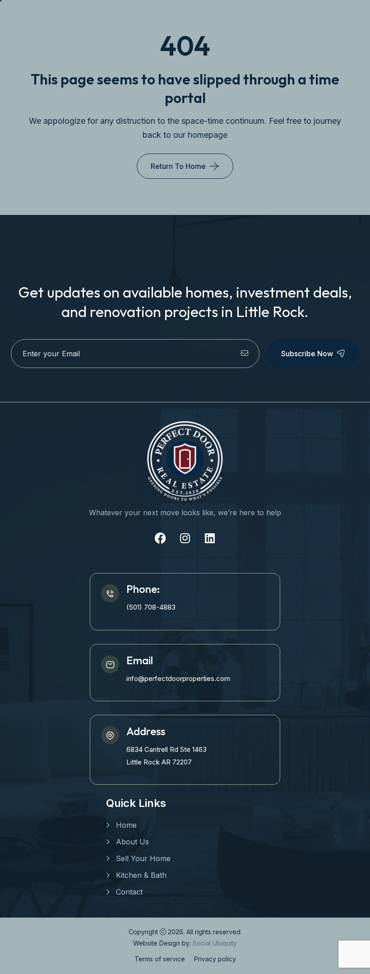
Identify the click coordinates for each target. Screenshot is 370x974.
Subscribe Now (307, 353)
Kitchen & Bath (141, 875)
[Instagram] (185, 538)
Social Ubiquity (215, 943)
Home (126, 825)
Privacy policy (215, 959)
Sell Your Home (143, 858)
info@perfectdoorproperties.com (178, 678)
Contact (129, 891)
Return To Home (178, 166)
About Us (132, 841)
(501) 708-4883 (151, 607)
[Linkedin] (210, 538)
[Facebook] (160, 538)
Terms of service (159, 959)
